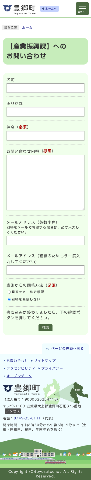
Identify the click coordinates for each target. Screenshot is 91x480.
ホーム (27, 27)
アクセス (13, 411)
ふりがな (15, 103)
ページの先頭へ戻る (67, 348)
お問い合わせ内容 (23, 151)
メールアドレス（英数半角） (33, 222)
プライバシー (52, 368)
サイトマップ (45, 360)
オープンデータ (19, 376)
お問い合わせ (17, 360)
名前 (11, 80)
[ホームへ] (19, 10)
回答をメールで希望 (27, 292)
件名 (11, 127)
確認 (45, 327)
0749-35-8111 (27, 418)
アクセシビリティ (21, 368)
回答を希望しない (26, 299)
